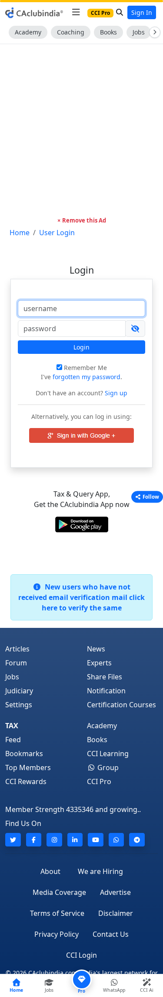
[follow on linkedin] (75, 839)
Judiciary (19, 691)
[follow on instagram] (54, 839)
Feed (13, 739)
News (96, 649)
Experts (99, 663)
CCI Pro (99, 781)
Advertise (115, 892)
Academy (28, 32)
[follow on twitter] (13, 839)
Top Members (28, 767)
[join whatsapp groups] (116, 839)
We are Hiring (100, 871)
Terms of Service (57, 913)
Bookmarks (24, 753)
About (50, 871)
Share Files (104, 677)
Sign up (115, 393)
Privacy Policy (56, 934)
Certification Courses (121, 704)
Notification (106, 691)
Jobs (139, 32)
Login (81, 347)
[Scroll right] (153, 32)
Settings (18, 704)
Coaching (70, 32)
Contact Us (111, 934)
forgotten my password (86, 377)
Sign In (141, 12)
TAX (11, 725)
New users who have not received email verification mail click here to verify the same (81, 597)
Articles (17, 649)
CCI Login (81, 955)
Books (108, 32)
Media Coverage (59, 892)
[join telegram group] (137, 839)
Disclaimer (115, 913)
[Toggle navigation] (76, 12)
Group (107, 767)
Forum (16, 663)
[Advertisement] (81, 130)
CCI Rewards (26, 781)
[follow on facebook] (34, 839)
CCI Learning (108, 753)
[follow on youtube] (95, 839)
